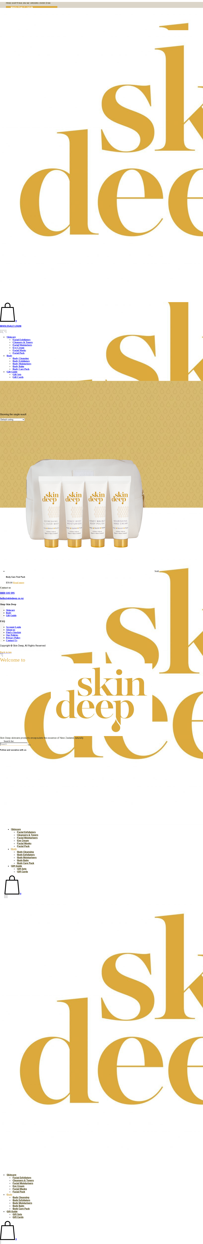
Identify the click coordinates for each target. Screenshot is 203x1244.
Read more (18, 582)
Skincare (10, 610)
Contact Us (11, 640)
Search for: (9, 741)
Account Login (13, 627)
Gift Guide (11, 615)
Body (8, 613)
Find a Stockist (13, 632)
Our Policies (12, 635)
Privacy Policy (13, 637)
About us (10, 629)
